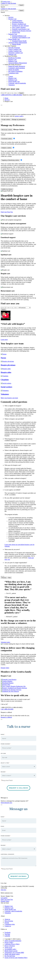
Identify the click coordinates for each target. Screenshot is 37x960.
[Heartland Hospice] (7, 683)
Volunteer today (5, 642)
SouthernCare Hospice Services (21, 31)
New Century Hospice (19, 27)
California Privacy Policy (12, 944)
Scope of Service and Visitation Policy (16, 957)
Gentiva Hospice (17, 20)
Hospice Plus (16, 32)
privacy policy (19, 116)
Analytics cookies (6, 147)
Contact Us (4, 3)
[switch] (14, 138)
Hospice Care (12, 19)
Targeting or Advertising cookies (10, 160)
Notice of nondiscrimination (13, 940)
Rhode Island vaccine (11, 951)
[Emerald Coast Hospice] (8, 679)
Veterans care (12, 54)
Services (10, 17)
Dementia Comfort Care (15, 53)
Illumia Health (16, 44)
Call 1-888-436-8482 (7, 709)
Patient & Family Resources (16, 66)
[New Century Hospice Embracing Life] (13, 686)
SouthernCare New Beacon (20, 25)
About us (7, 919)
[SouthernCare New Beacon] (10, 691)
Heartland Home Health (19, 41)
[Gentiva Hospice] (6, 681)
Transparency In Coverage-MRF (14, 952)
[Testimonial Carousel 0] (1, 576)
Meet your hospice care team (9, 398)
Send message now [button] (6, 802)
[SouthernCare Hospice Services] (11, 689)
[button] (7, 15)
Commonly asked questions (16, 68)
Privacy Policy (9, 942)
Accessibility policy (10, 949)
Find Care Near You (7, 212)
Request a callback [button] (6, 717)
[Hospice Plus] (5, 684)
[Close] (1, 719)
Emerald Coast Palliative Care (21, 37)
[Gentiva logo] (5, 1)
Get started (4, 898)
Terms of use (8, 947)
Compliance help (13, 73)
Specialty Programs (14, 47)
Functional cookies (7, 138)
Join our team (12, 3)
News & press (9, 921)
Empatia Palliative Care (19, 36)
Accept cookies (6, 119)
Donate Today (5, 668)
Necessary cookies (7, 129)
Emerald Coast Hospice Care (21, 29)
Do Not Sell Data (10, 956)
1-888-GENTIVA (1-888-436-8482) (11, 95)
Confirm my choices (7, 189)
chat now (3, 890)
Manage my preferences (18, 119)
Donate (7, 922)
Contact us (8, 926)
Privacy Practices (10, 946)
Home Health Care (14, 39)
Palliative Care (12, 34)
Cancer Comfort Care (14, 49)
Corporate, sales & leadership (17, 83)
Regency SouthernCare (19, 24)
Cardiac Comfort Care (15, 51)
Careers (10, 76)
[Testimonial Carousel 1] (3, 576)
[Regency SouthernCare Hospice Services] (14, 688)
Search (21, 5)
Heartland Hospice (17, 22)
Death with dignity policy (12, 954)
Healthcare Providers (14, 58)
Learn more (4, 339)
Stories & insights (13, 69)
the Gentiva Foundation (15, 71)
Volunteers (11, 85)
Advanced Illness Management (17, 42)
